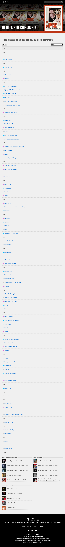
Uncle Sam (7, 433)
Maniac (6, 309)
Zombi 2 (6, 286)
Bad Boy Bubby (8, 422)
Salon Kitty (7, 245)
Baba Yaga (7, 184)
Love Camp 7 (8, 131)
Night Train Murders (10, 226)
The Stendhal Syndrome (11, 430)
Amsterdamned (8, 396)
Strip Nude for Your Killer (11, 233)
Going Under (8, 449)
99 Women (7, 120)
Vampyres (7, 211)
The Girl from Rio (9, 128)
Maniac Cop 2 (8, 403)
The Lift (6, 369)
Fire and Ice (7, 365)
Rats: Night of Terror (10, 381)
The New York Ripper (10, 347)
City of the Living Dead (10, 294)
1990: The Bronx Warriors (11, 339)
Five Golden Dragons (10, 94)
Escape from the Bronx (10, 362)
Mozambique (8, 60)
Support (29, 526)
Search (35, 526)
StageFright (7, 388)
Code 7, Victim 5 (9, 56)
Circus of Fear (8, 75)
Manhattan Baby (9, 343)
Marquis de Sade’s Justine (11, 139)
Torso (6, 196)
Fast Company (8, 271)
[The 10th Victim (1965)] (53, 18)
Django (6, 78)
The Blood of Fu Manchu (11, 112)
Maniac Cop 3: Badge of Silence (13, 415)
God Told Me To (8, 241)
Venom (6, 331)
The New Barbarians (10, 373)
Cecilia (6, 358)
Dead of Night (8, 203)
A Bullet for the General (11, 86)
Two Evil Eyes (8, 407)
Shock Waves (8, 252)
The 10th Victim (8, 67)
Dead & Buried (8, 316)
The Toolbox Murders (10, 263)
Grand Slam (7, 97)
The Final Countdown (10, 297)
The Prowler (7, 328)
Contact (41, 526)
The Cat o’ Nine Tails (10, 165)
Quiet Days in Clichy (10, 158)
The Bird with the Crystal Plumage (14, 146)
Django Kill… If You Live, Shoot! (13, 90)
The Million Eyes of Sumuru (12, 105)
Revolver (7, 192)
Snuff (5, 230)
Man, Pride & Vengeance (11, 101)
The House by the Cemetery (12, 320)
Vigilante (6, 350)
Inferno (6, 305)
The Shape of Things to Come (12, 282)
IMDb (37, 535)
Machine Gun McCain (10, 135)
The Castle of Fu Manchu (11, 124)
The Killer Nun (8, 275)
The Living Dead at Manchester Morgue (15, 207)
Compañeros (8, 150)
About (23, 526)
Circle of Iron (8, 260)
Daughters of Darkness (10, 169)
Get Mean (7, 222)
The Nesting (7, 324)
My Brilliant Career (9, 279)
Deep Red (7, 218)
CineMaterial (39, 536)
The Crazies (7, 188)
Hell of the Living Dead (10, 301)
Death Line (7, 177)
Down (6, 441)
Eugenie (6, 154)
